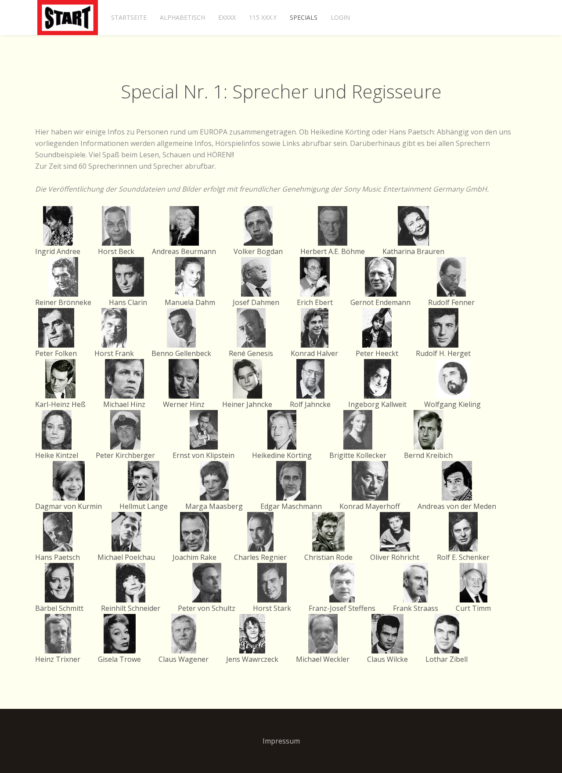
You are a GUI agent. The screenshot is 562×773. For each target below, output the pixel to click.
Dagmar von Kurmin (68, 506)
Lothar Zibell (446, 659)
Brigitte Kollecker (357, 455)
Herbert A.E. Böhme (332, 251)
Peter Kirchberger (125, 455)
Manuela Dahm (190, 302)
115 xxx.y (263, 17)
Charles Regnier (260, 557)
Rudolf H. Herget (443, 353)
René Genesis (251, 353)
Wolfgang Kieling (452, 404)
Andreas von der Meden (457, 506)
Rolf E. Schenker (463, 557)
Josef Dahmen (256, 302)
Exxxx (227, 17)
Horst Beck (116, 251)
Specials (303, 17)
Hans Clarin (128, 302)
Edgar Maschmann (291, 506)
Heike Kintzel (56, 455)
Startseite (129, 17)
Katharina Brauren (413, 251)
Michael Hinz (124, 404)
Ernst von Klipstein (203, 455)
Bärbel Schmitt (59, 608)
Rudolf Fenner (451, 302)
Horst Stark (272, 608)
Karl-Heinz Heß (60, 404)
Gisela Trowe (119, 659)
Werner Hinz (184, 404)
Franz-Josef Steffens (342, 608)
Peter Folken (56, 353)
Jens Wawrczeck (252, 659)
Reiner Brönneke (63, 302)
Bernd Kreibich (428, 455)
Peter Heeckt (377, 353)
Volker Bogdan (258, 251)
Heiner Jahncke (247, 404)
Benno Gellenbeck (181, 353)
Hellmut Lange (143, 506)
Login (340, 17)
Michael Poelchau (126, 557)
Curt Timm (473, 608)
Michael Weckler (322, 659)
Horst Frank (114, 353)
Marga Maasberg (214, 506)
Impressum (281, 741)
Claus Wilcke (387, 659)
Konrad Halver (314, 353)
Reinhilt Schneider (130, 608)
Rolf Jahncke (310, 404)
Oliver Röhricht (394, 557)
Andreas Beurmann (184, 251)
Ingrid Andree (57, 251)
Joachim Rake (194, 557)
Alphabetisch (182, 17)
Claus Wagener (184, 659)
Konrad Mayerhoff (369, 506)
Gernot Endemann (380, 302)
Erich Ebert (315, 302)
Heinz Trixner (57, 659)
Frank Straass (415, 608)
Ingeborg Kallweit (377, 404)
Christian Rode (328, 557)
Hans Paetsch (57, 557)
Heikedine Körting (282, 455)
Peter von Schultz (206, 608)
